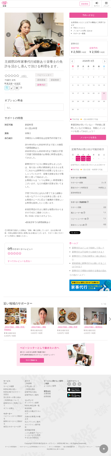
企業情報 (47, 393)
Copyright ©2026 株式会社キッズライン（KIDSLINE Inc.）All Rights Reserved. (55, 443)
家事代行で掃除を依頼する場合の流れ (89, 270)
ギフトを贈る (8, 408)
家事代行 (41, 84)
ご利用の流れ (30, 389)
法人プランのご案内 (32, 421)
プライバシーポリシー (85, 447)
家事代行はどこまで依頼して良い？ (88, 247)
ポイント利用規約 (54, 447)
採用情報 (47, 396)
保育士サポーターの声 (12, 426)
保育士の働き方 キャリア (33, 412)
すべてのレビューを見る (19, 260)
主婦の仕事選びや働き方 (32, 417)
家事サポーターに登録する (13, 422)
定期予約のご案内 (32, 394)
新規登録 (84, 3)
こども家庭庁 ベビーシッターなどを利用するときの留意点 (33, 435)
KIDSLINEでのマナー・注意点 (12, 393)
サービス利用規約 (11, 447)
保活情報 (28, 408)
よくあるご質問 (50, 385)
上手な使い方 (30, 386)
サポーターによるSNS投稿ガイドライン (33, 447)
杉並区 (17, 83)
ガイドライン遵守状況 (32, 425)
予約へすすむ (88, 15)
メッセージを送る (88, 137)
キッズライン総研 (32, 402)
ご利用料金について (11, 400)
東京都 (9, 83)
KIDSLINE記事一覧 (32, 405)
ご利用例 (28, 383)
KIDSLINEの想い (10, 389)
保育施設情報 (30, 430)
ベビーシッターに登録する (13, 417)
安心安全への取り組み (12, 397)
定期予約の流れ (31, 392)
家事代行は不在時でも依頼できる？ (88, 251)
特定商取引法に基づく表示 (55, 449)
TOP (5, 383)
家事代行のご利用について (13, 404)
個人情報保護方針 (69, 447)
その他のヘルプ (76, 274)
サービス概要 (8, 386)
